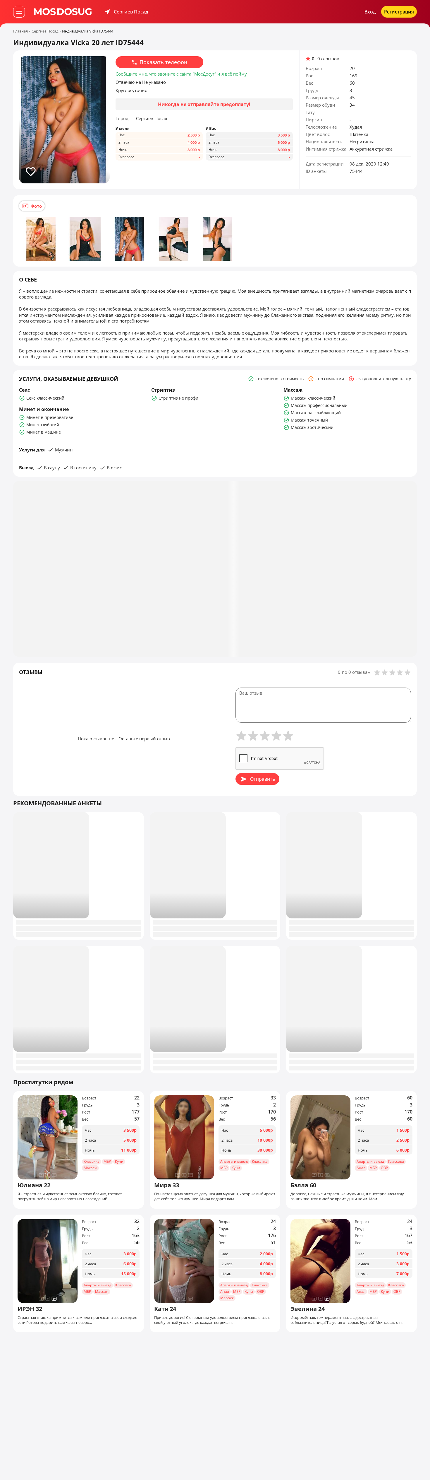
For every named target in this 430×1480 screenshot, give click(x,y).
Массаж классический (313, 398)
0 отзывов (328, 59)
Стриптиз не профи (178, 398)
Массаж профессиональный (319, 405)
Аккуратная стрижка (371, 149)
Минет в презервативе (49, 417)
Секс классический (45, 398)
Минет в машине (43, 432)
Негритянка (362, 141)
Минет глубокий (42, 424)
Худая (356, 127)
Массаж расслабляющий (316, 412)
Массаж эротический (312, 427)
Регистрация (399, 11)
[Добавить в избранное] (31, 172)
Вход (370, 11)
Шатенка (359, 134)
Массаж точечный (309, 420)
